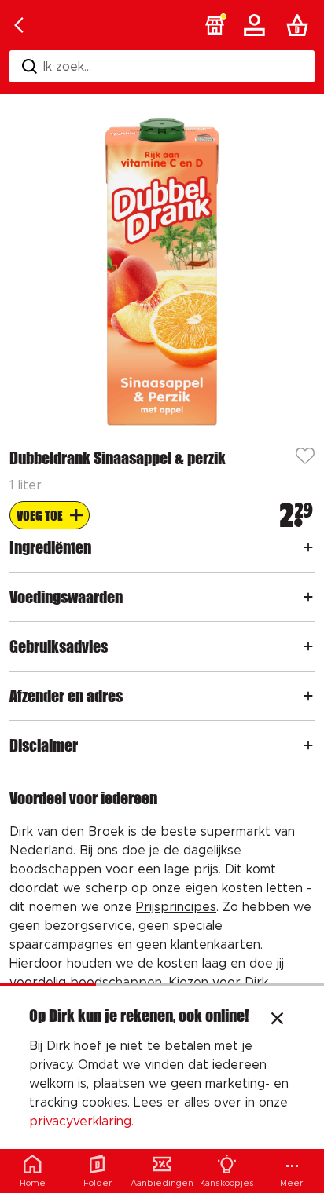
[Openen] (308, 547)
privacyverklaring (80, 1121)
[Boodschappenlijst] (300, 25)
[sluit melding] (277, 1020)
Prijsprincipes (176, 907)
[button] (214, 25)
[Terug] (18, 25)
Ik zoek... (67, 66)
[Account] (257, 25)
